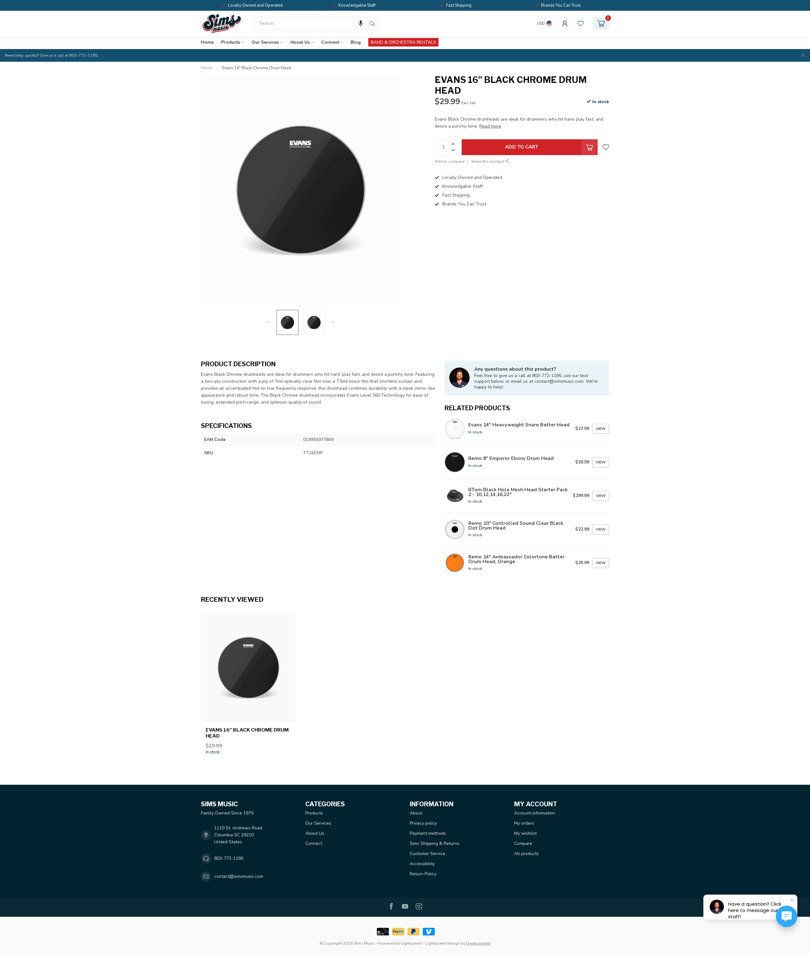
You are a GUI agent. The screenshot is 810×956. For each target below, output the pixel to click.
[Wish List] (580, 23)
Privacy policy (423, 823)
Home (207, 42)
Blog (356, 42)
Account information (534, 813)
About (416, 813)
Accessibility (422, 864)
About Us (300, 42)
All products (526, 854)
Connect (330, 42)
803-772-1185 (228, 858)
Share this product (488, 161)
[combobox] (316, 23)
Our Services (265, 42)
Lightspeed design (442, 943)
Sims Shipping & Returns (434, 843)
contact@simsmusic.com (238, 876)
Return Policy (423, 874)
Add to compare (449, 161)
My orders (524, 823)
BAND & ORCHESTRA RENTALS (403, 42)
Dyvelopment (478, 943)
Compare (523, 843)
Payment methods (428, 833)
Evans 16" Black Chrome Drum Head (256, 68)
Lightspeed (411, 943)
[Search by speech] (360, 23)
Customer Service (427, 854)
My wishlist (525, 833)
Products (230, 42)
